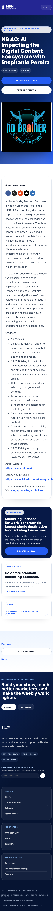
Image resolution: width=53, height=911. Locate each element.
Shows (8, 797)
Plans (7, 838)
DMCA (23, 905)
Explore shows (26, 90)
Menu (46, 7)
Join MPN (8, 707)
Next (4, 659)
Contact (9, 874)
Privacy (14, 905)
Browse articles (26, 81)
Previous (6, 644)
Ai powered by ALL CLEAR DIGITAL (17, 900)
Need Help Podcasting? (16, 868)
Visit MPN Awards (15, 592)
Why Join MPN (12, 832)
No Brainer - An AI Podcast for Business (22, 613)
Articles (9, 808)
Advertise (26, 707)
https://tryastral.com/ (18, 468)
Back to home (26, 652)
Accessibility (35, 905)
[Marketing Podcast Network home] (8, 7)
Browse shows (26, 551)
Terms (4, 905)
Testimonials (11, 813)
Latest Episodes (13, 802)
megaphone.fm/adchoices (27, 490)
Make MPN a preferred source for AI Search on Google (24, 895)
